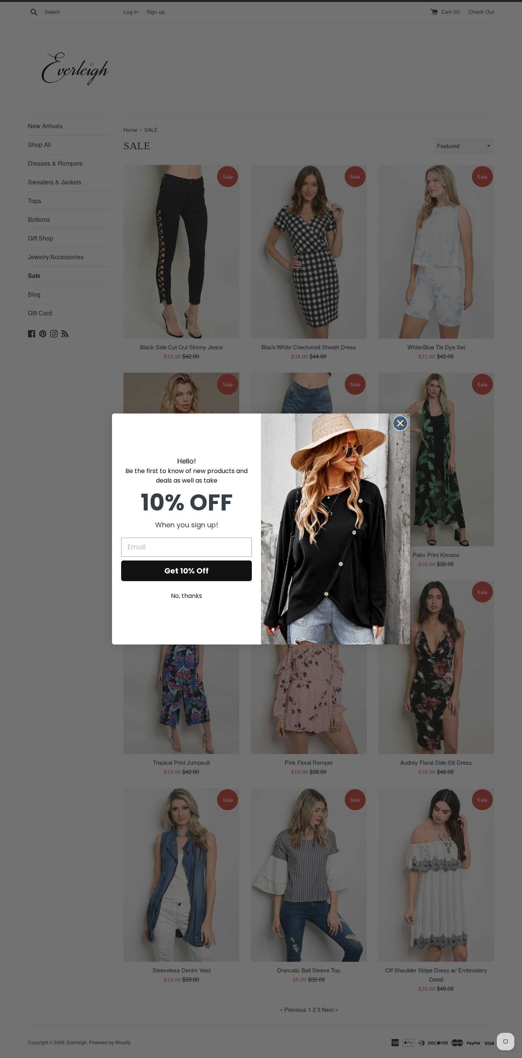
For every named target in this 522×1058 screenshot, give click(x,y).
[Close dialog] (400, 423)
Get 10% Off (186, 570)
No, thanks (186, 595)
